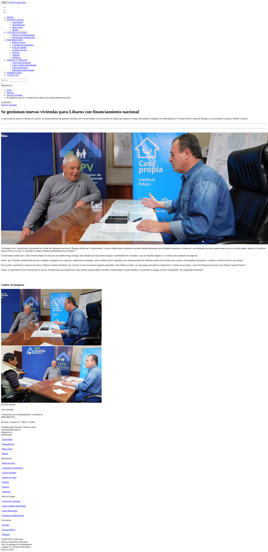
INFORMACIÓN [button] (15, 40)
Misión (15, 30)
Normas (15, 52)
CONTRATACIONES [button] (17, 32)
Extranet (5, 525)
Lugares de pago (19, 50)
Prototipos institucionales (23, 70)
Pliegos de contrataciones (23, 35)
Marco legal (17, 27)
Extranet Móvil (8, 530)
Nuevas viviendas (14, 95)
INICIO (10, 17)
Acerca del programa (21, 62)
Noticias (16, 55)
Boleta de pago (19, 42)
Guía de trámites (19, 47)
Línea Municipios (20, 67)
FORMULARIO (14, 72)
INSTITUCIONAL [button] (15, 20)
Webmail (6, 534)
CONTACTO (13, 75)
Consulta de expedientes (23, 45)
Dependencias (18, 25)
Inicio (9, 90)
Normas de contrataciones (23, 37)
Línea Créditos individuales (24, 65)
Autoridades (17, 22)
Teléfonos (16, 57)
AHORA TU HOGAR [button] (17, 60)
